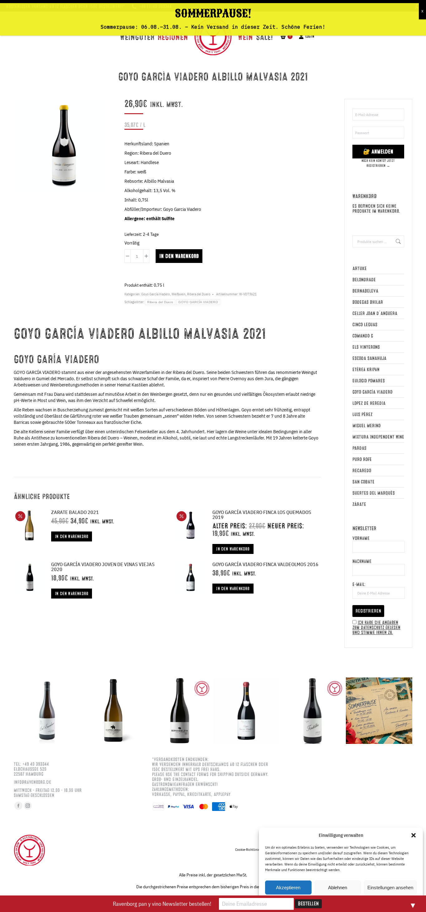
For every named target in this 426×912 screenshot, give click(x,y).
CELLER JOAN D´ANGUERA (374, 313)
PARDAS (359, 448)
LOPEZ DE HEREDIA (368, 403)
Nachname (361, 561)
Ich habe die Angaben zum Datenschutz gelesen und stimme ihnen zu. (376, 627)
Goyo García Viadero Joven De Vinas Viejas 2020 (103, 567)
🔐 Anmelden (378, 151)
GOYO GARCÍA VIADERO (198, 302)
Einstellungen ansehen (390, 887)
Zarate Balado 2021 (75, 512)
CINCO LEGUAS (364, 325)
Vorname (361, 538)
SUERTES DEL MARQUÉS (373, 493)
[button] (413, 835)
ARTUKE (359, 268)
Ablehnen (337, 887)
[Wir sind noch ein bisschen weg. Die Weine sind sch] (47, 710)
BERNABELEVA (365, 291)
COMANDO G (362, 336)
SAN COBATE (363, 482)
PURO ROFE (362, 459)
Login (309, 36)
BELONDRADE (364, 280)
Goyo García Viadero (155, 294)
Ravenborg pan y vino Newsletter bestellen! (162, 903)
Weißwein (179, 294)
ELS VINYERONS (366, 347)
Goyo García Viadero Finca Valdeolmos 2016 (265, 564)
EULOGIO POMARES (368, 381)
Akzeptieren (288, 887)
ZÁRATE (359, 504)
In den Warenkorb (179, 256)
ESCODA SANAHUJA (369, 358)
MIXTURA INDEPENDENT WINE (378, 437)
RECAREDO (361, 471)
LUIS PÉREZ (362, 414)
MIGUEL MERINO (366, 426)
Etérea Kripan (366, 369)
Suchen (398, 241)
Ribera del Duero (199, 294)
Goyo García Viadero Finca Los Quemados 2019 (261, 515)
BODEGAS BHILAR (367, 302)
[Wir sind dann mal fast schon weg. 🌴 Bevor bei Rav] (379, 710)
